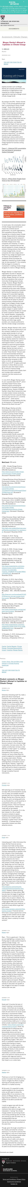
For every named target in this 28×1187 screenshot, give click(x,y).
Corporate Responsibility (14, 648)
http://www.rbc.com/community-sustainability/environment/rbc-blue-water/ (13, 888)
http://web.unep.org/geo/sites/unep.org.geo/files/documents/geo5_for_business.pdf (14, 530)
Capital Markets (11, 646)
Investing (9, 650)
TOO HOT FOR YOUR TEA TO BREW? (13, 63)
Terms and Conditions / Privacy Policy (14, 1179)
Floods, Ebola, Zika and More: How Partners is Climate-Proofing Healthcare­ (12, 663)
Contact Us (14, 1184)
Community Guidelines (14, 1181)
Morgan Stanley (18, 650)
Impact (4, 650)
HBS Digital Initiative (7, 6)
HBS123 (6, 49)
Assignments (14, 29)
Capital (4, 646)
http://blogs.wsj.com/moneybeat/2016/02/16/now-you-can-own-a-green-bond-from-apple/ (14, 596)
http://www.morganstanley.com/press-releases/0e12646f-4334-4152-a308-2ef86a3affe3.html (13, 626)
